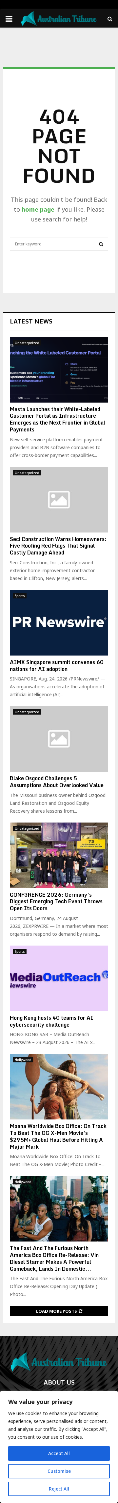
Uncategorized (27, 343)
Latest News (31, 321)
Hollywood (23, 1059)
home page (38, 209)
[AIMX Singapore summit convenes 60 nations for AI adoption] (59, 623)
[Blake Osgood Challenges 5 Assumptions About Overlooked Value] (59, 739)
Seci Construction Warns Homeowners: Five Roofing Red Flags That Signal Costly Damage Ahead (58, 546)
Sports (20, 596)
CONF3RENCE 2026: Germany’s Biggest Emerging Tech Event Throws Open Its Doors (56, 901)
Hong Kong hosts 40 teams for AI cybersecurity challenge (51, 1021)
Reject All (59, 1489)
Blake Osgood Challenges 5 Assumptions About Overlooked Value (57, 781)
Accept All (59, 1453)
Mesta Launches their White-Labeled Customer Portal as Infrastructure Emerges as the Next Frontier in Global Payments (57, 419)
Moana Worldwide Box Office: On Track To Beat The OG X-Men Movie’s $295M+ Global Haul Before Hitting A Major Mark (58, 1136)
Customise (59, 1471)
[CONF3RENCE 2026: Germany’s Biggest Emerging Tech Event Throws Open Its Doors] (59, 855)
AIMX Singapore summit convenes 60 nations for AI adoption (57, 665)
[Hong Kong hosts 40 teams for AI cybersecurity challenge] (59, 978)
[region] (59, 1447)
